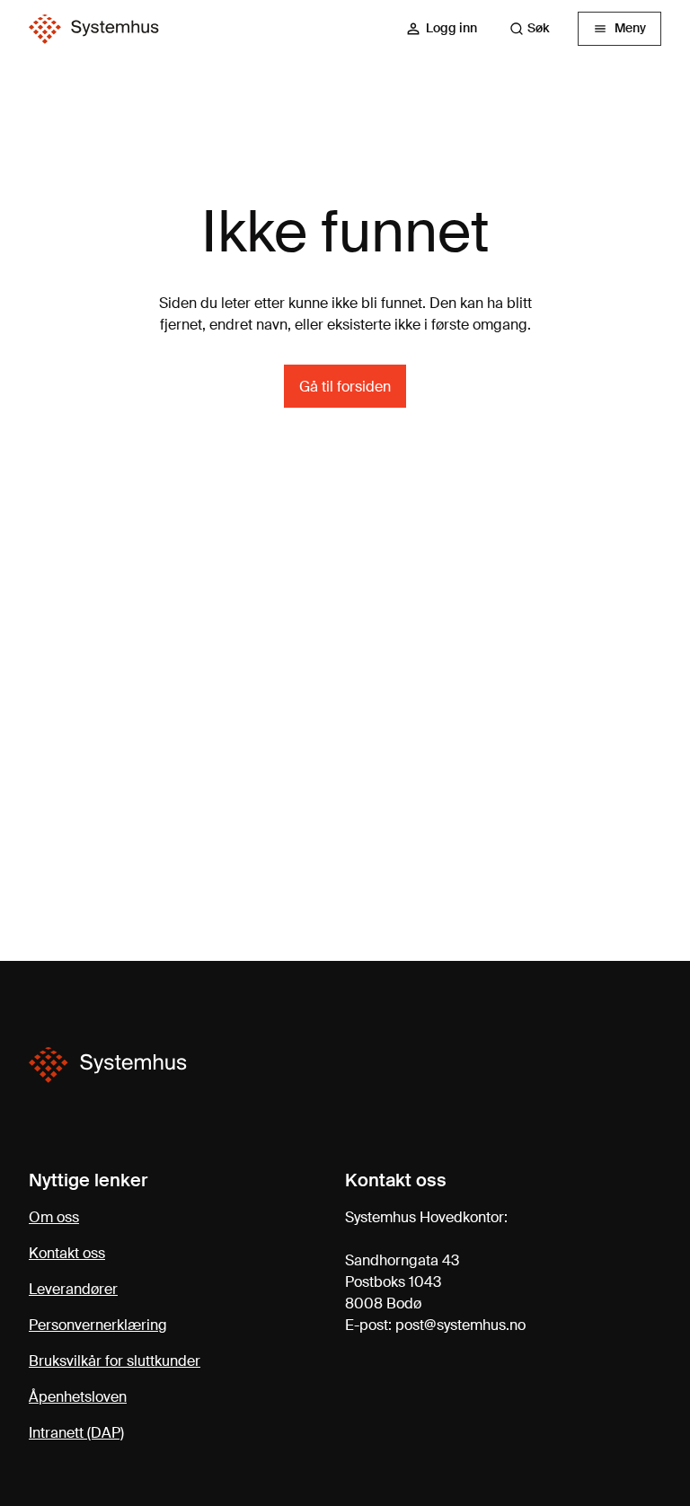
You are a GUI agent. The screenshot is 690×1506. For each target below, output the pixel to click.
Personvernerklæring (98, 1325)
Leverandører (73, 1289)
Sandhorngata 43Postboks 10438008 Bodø (402, 1282)
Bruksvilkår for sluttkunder (114, 1361)
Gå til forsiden (345, 386)
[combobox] (538, 28)
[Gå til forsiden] (94, 29)
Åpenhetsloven (78, 1396)
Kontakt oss (67, 1253)
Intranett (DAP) (76, 1432)
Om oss (54, 1217)
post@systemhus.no (460, 1325)
